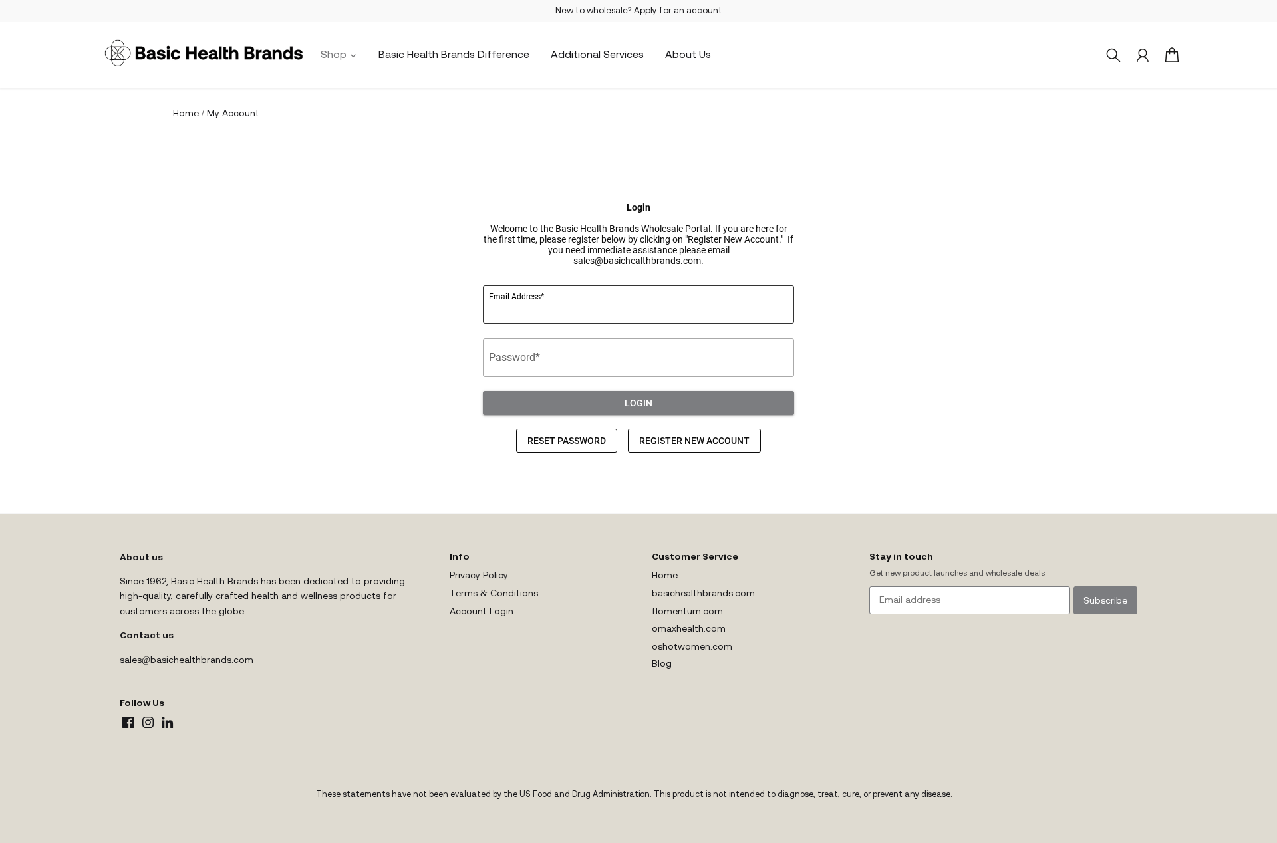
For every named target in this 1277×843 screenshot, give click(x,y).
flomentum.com (687, 612)
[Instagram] (148, 722)
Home (665, 576)
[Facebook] (128, 722)
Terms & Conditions (494, 594)
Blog (662, 664)
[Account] (1142, 55)
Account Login (481, 612)
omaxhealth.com (689, 629)
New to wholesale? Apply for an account (638, 11)
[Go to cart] (1172, 55)
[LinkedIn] (167, 722)
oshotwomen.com (692, 647)
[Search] (1113, 55)
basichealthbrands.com (703, 594)
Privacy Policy (479, 576)
